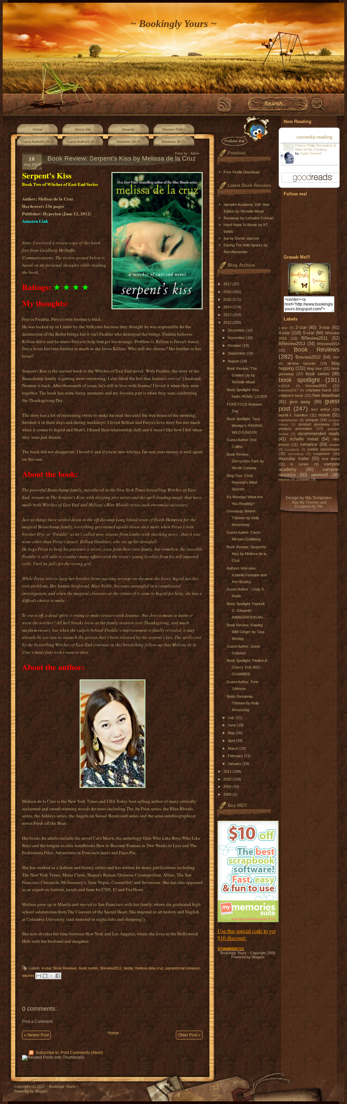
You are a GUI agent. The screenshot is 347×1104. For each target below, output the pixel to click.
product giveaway (314, 424)
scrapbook (292, 449)
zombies (303, 479)
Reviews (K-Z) (174, 142)
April (232, 741)
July (232, 718)
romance (308, 444)
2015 (227, 299)
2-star (301, 327)
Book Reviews (65, 968)
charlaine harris (318, 390)
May (232, 733)
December (237, 330)
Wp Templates (318, 498)
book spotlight (299, 380)
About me (82, 129)
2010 (227, 779)
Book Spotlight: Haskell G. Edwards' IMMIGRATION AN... (246, 610)
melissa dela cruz (149, 968)
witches (28, 976)
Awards (128, 129)
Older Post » (189, 1035)
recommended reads (319, 433)
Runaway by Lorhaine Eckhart (248, 218)
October (235, 345)
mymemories (288, 420)
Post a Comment (37, 1021)
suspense (321, 454)
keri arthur (320, 409)
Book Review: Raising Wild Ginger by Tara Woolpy (245, 632)
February (236, 756)
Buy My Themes (305, 502)
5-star (308, 332)
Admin (194, 153)
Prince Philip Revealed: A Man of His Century (315, 147)
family (128, 968)
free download (326, 395)
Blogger (258, 957)
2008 (227, 794)
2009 (227, 787)
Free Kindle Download (242, 172)
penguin (312, 420)
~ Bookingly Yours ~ (173, 23)
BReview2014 (328, 344)
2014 (227, 307)
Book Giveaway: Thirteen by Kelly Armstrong (243, 703)
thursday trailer (294, 458)
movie (324, 414)
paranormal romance (183, 968)
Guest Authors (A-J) (37, 142)
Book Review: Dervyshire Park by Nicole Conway (245, 461)
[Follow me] (244, 131)
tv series (299, 464)
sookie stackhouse (323, 449)
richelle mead (304, 438)
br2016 (284, 386)
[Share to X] (51, 976)
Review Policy (173, 129)
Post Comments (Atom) (82, 1052)
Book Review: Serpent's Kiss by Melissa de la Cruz (246, 553)
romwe (334, 445)
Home (37, 129)
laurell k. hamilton (293, 415)
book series (88, 968)
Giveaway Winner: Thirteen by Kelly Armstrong (243, 518)
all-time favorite (301, 363)
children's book (291, 395)
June (232, 725)
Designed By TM (308, 506)
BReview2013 (292, 343)
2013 (227, 315)
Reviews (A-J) (128, 142)
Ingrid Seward (311, 153)
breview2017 (289, 390)
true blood (331, 459)
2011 (227, 771)
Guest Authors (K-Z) (83, 142)
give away (300, 401)
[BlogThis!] (45, 976)
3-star (324, 327)
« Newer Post (36, 1035)
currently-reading (314, 137)
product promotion (295, 429)
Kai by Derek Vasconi (241, 238)
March (233, 748)
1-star (283, 328)
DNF (336, 357)
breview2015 (316, 386)
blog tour (314, 368)
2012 (227, 322)
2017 (227, 284)
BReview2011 (314, 338)
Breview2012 (111, 968)
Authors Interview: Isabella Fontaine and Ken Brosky (247, 575)
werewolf (319, 474)
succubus (295, 454)
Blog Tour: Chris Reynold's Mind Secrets (242, 482)
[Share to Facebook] (58, 976)
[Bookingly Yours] (309, 294)
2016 (227, 292)
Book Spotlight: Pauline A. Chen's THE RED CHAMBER (247, 667)
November (237, 338)
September (237, 353)
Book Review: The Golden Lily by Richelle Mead (242, 375)
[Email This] (38, 976)
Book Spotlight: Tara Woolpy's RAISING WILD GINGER (245, 425)
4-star (46, 968)
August (234, 361)
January (235, 764)
